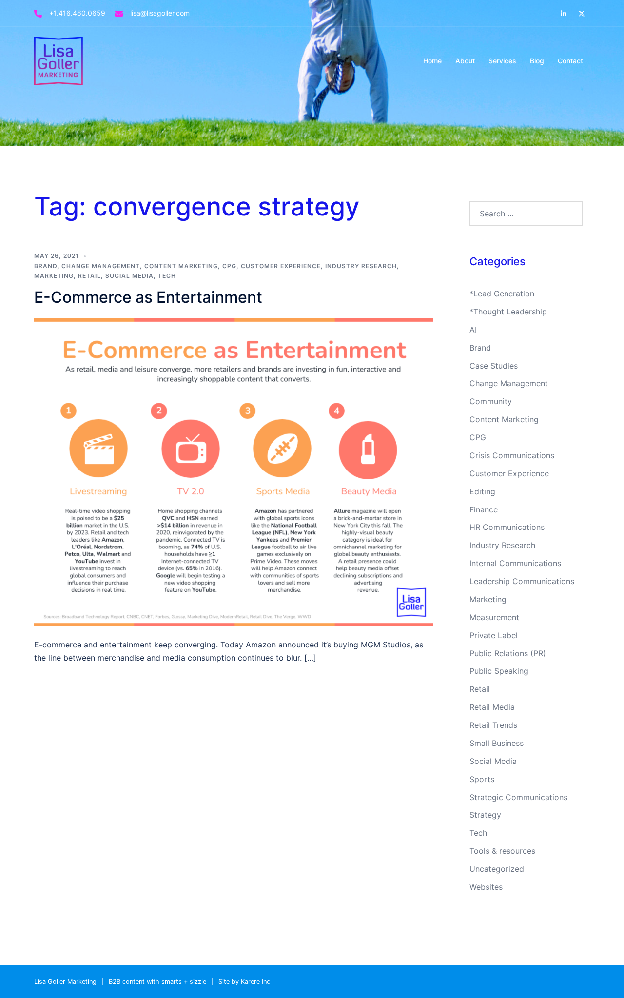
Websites (486, 887)
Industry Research (361, 266)
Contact (570, 61)
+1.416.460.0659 (77, 13)
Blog (537, 61)
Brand (45, 266)
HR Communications (507, 527)
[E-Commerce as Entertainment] (233, 471)
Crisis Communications (511, 455)
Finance (483, 509)
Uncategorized (496, 869)
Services (502, 61)
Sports (481, 779)
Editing (482, 491)
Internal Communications (515, 563)
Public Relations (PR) (507, 653)
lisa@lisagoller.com (160, 13)
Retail (89, 275)
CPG (229, 266)
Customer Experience (281, 266)
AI (473, 329)
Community (490, 401)
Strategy (485, 815)
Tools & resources (502, 851)
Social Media (129, 275)
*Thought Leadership (508, 311)
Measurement (494, 617)
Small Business (496, 743)
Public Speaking (498, 671)
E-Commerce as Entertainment (148, 297)
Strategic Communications (518, 797)
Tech (167, 275)
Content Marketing (181, 266)
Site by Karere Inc (244, 981)
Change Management (100, 266)
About (465, 61)
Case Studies (493, 366)
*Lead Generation (501, 293)
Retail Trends (493, 725)
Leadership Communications (521, 581)
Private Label (493, 635)
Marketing (54, 275)
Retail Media (492, 707)
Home (432, 61)
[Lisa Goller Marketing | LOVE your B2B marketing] (58, 60)
